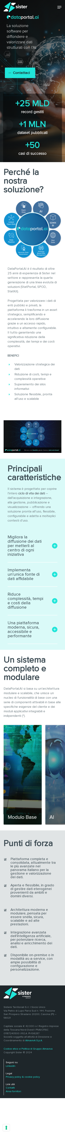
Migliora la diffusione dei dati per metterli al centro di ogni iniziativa (25, 546)
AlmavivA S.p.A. (34, 1040)
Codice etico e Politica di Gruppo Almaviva (28, 1049)
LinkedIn (10, 1066)
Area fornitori (13, 1091)
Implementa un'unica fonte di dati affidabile (24, 574)
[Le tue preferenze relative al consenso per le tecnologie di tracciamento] (6, 1127)
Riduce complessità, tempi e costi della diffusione (25, 601)
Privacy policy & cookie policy (23, 1077)
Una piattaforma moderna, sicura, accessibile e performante (23, 629)
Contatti (10, 1088)
